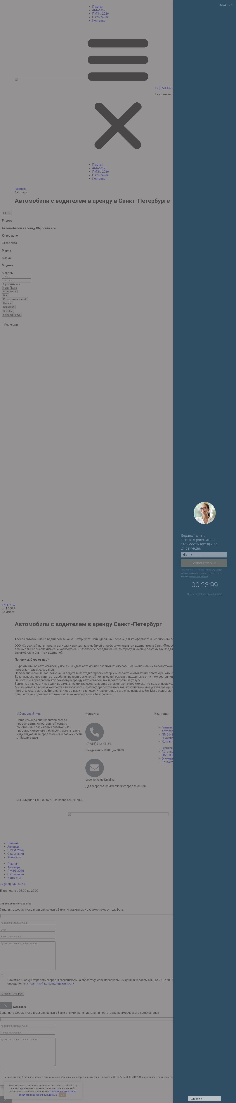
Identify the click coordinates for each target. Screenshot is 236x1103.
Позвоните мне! (204, 562)
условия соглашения (200, 576)
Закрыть (224, 4)
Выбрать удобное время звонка (204, 594)
